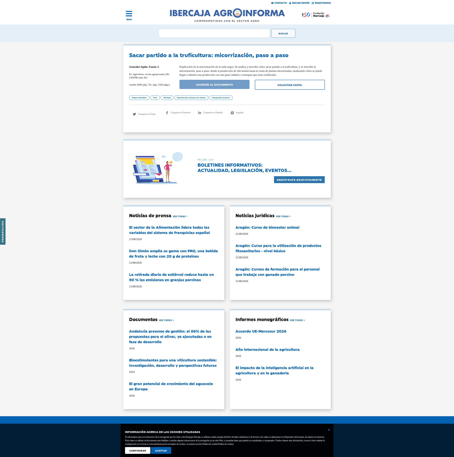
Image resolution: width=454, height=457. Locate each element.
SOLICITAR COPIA (290, 85)
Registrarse (323, 2)
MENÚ (129, 19)
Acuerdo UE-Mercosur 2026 (261, 331)
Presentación (2, 231)
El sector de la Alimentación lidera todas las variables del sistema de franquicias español (169, 229)
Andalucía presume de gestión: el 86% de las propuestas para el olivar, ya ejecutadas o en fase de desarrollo (170, 336)
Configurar (137, 450)
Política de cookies (226, 444)
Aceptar (161, 450)
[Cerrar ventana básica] (329, 430)
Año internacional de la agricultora (268, 349)
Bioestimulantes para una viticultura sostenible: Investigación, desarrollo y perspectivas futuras (173, 362)
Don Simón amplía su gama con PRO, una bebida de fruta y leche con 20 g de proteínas (173, 253)
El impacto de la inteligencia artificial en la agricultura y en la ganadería (275, 370)
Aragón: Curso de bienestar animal (267, 227)
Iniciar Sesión (300, 2)
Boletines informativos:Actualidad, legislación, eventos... (244, 167)
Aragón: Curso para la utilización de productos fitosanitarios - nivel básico (278, 248)
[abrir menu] (129, 13)
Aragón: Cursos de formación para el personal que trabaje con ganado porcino (278, 271)
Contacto (280, 2)
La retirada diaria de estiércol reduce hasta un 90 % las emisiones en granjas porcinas (171, 277)
